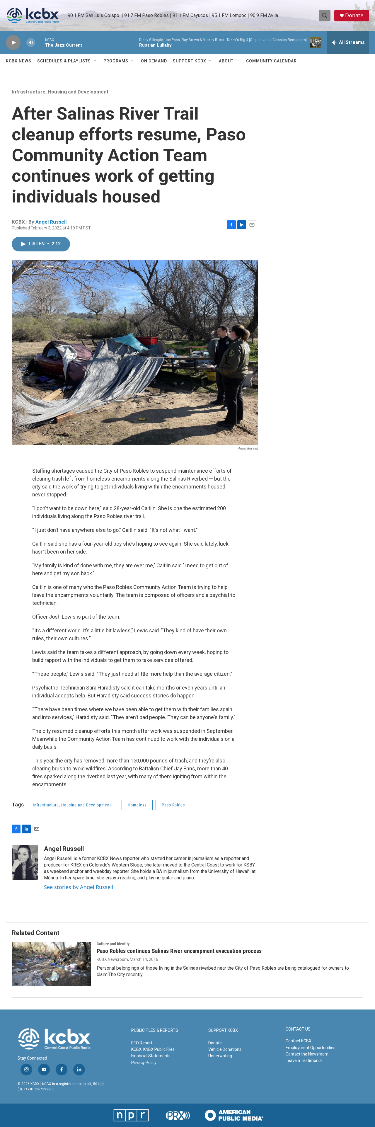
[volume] (31, 42)
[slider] (40, 42)
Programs (115, 61)
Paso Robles (173, 805)
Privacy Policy (143, 1062)
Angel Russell (51, 222)
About (226, 61)
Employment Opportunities (310, 1047)
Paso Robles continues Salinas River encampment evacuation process (179, 950)
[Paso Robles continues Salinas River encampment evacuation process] (51, 964)
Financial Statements (151, 1055)
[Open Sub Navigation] (95, 61)
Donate (354, 15)
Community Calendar (271, 61)
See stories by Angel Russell (78, 887)
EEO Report (141, 1043)
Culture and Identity (113, 944)
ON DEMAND (154, 61)
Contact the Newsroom (307, 1054)
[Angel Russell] (25, 862)
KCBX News (18, 61)
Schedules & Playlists (64, 61)
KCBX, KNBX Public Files (153, 1049)
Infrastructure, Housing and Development (60, 92)
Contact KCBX (298, 1041)
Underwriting (220, 1055)
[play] (13, 42)
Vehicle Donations (224, 1049)
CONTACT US (298, 1029)
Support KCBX (189, 61)
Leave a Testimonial (304, 1060)
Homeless (137, 805)
